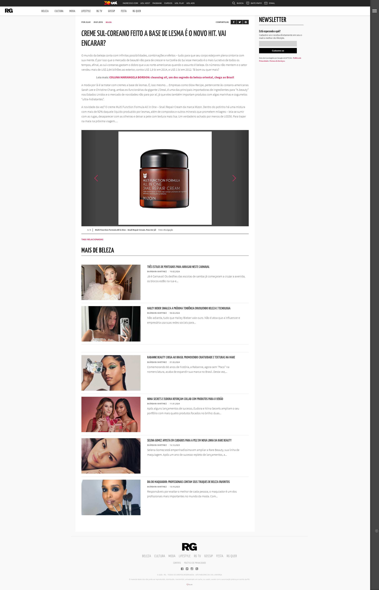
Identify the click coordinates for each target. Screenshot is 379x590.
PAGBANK (157, 3)
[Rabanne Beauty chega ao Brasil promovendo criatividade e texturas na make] (110, 389)
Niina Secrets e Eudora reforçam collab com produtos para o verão (185, 399)
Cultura (59, 11)
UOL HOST (145, 3)
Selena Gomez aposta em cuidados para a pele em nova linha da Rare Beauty (189, 440)
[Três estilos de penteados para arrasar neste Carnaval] (110, 299)
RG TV (99, 11)
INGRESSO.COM (130, 3)
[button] (241, 178)
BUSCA (240, 3)
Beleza (45, 11)
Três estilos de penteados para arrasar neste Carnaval (178, 267)
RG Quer (137, 11)
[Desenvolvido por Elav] (189, 585)
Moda (72, 11)
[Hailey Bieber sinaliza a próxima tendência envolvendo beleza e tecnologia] (110, 340)
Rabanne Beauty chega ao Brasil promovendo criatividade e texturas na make (191, 357)
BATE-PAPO (256, 3)
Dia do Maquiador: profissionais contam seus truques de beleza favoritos (188, 482)
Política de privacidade (195, 563)
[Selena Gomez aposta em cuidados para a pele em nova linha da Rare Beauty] (110, 472)
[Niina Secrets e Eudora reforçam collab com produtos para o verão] (110, 431)
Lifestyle (86, 11)
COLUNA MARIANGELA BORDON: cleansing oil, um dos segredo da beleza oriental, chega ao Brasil (171, 77)
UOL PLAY (179, 3)
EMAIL (272, 3)
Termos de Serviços (277, 61)
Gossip (111, 11)
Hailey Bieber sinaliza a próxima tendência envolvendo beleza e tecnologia (188, 308)
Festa (124, 11)
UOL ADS (190, 3)
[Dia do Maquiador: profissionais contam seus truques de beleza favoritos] (110, 514)
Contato (177, 563)
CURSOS (168, 3)
